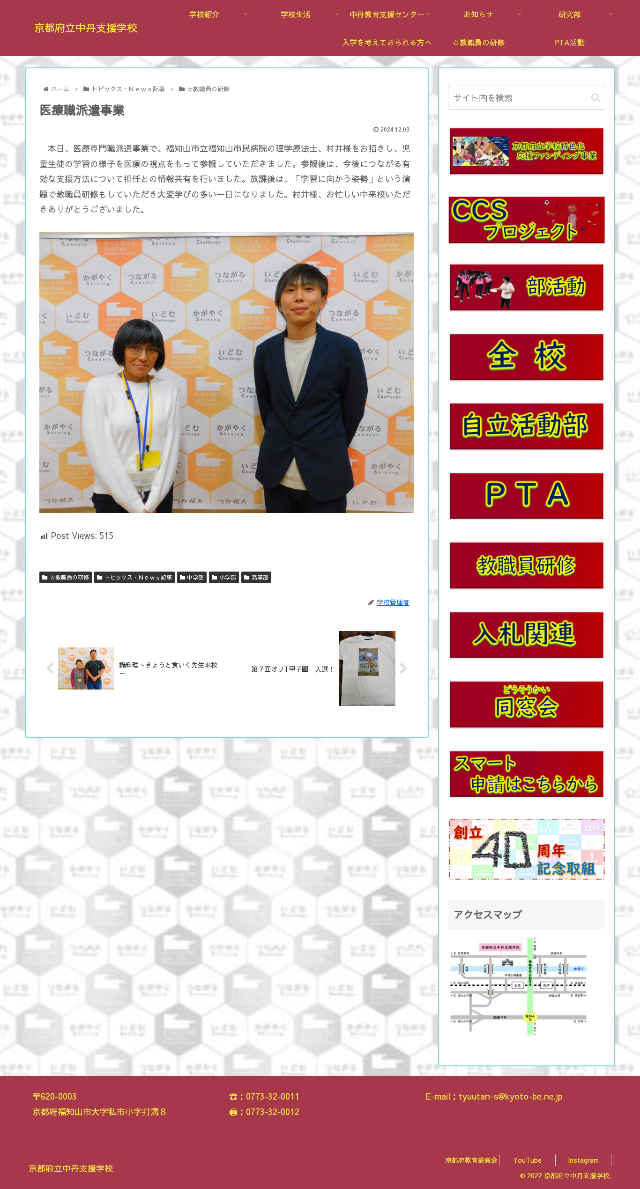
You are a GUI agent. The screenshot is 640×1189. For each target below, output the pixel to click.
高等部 (260, 577)
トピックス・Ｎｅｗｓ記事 (138, 577)
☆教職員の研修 (69, 577)
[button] (596, 97)
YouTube (527, 1160)
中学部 (195, 577)
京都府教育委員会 (471, 1160)
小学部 (227, 577)
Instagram (583, 1160)
